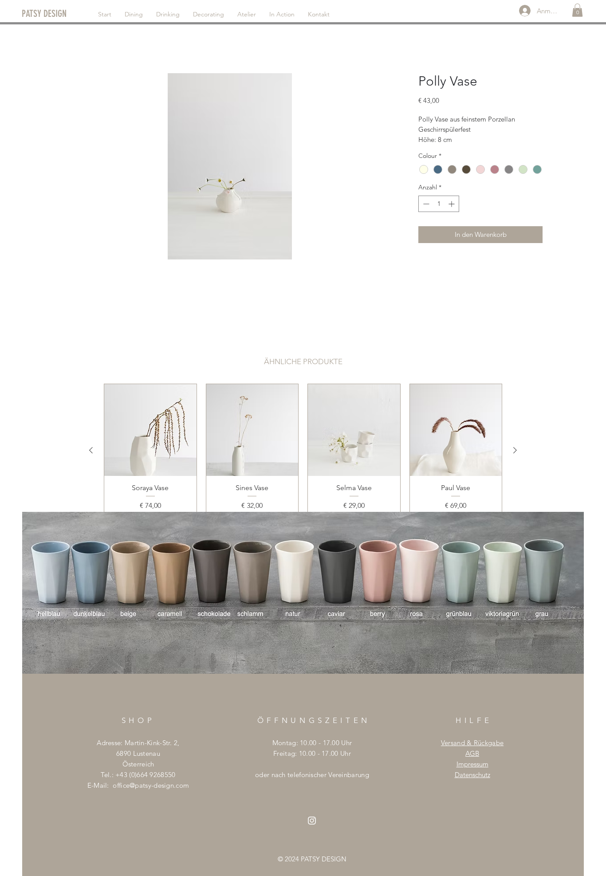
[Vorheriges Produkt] (91, 450)
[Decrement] (425, 204)
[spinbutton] (439, 204)
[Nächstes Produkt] (515, 450)
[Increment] (452, 204)
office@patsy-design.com (151, 785)
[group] (303, 450)
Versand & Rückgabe (472, 743)
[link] (577, 10)
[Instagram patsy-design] (312, 820)
